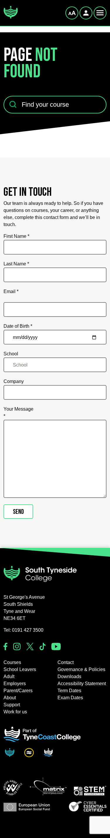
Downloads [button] (69, 676)
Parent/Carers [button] (18, 690)
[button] (13, 787)
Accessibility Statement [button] (81, 683)
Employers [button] (15, 683)
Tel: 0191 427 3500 (23, 630)
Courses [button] (12, 662)
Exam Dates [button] (70, 697)
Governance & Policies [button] (81, 669)
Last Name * (16, 263)
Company (14, 381)
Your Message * (18, 413)
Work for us (15, 711)
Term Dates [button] (69, 690)
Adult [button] (9, 676)
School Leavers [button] (20, 669)
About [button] (10, 697)
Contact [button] (65, 662)
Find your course (21, 92)
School (11, 353)
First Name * (16, 236)
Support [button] (12, 704)
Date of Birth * (18, 326)
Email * (11, 291)
